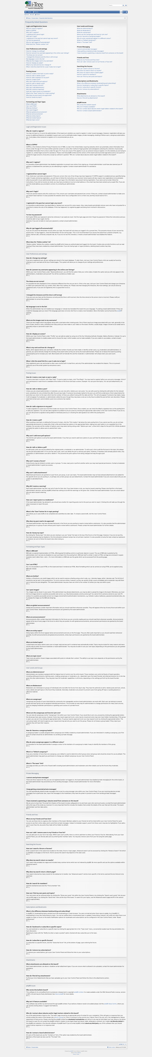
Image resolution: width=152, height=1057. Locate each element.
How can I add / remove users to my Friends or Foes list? (94, 62)
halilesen (79, 1052)
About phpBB (59, 994)
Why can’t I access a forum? (34, 85)
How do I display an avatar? (34, 63)
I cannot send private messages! (87, 49)
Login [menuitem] (124, 12)
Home (29, 12)
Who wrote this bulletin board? (86, 105)
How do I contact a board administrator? (89, 110)
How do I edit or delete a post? (35, 75)
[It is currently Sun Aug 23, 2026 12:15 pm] (125, 18)
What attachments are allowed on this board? (91, 96)
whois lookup (59, 1017)
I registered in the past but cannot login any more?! (42, 38)
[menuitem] (121, 12)
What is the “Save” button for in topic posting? (40, 93)
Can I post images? (32, 110)
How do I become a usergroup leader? (89, 36)
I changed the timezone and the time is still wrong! (42, 57)
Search (27, 14)
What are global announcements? (36, 112)
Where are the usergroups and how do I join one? (92, 34)
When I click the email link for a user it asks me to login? (43, 67)
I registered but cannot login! (35, 34)
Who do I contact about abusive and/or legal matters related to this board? (100, 108)
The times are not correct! (34, 55)
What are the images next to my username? (39, 61)
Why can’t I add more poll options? (37, 81)
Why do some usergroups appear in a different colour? (94, 38)
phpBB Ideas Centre (110, 1004)
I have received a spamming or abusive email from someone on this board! (100, 53)
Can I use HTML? (31, 106)
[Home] (34, 5)
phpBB (119, 311)
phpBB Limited (78, 992)
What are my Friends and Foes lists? (88, 60)
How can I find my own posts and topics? (89, 76)
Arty (75, 1052)
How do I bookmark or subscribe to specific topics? (93, 85)
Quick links (26, 12)
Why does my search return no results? (89, 70)
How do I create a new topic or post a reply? (39, 73)
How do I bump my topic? (34, 97)
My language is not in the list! (35, 59)
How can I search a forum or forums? (88, 68)
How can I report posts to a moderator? (38, 91)
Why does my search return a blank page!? (90, 72)
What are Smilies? (31, 108)
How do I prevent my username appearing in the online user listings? (47, 53)
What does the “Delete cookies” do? (37, 44)
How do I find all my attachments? (87, 98)
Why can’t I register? (32, 32)
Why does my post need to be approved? (39, 95)
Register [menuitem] (127, 12)
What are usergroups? (84, 32)
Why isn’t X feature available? (86, 107)
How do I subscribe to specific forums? (89, 87)
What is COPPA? (31, 30)
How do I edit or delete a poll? (35, 83)
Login (33, 14)
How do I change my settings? (35, 51)
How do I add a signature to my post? (37, 77)
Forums (36, 12)
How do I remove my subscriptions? (88, 89)
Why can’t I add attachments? (35, 87)
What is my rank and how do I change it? (38, 65)
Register (38, 14)
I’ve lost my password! (33, 40)
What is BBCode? (31, 104)
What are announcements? (34, 114)
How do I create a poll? (33, 79)
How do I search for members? (86, 74)
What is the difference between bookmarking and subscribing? (96, 83)
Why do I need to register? (34, 28)
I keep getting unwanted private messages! (90, 51)
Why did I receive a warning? (35, 89)
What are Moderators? (84, 30)
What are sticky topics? (33, 116)
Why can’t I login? (31, 36)
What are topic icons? (33, 120)
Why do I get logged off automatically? (38, 42)
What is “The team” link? (84, 42)
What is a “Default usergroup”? (86, 40)
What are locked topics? (33, 118)
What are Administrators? (85, 28)
